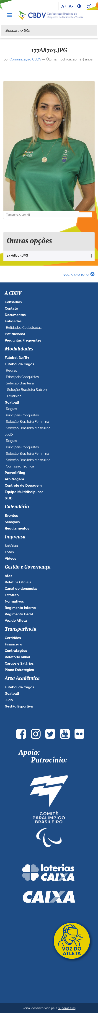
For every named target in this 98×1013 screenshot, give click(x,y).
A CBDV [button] (13, 293)
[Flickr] (79, 734)
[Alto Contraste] (79, 6)
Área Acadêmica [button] (22, 678)
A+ (63, 6)
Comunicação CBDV (25, 59)
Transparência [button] (20, 629)
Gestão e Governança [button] (28, 567)
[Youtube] (65, 734)
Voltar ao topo (76, 275)
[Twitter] (50, 734)
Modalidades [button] (19, 349)
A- (71, 6)
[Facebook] (21, 734)
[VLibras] (89, 6)
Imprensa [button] (15, 537)
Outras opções (29, 241)
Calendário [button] (17, 507)
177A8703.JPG (17, 255)
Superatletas (66, 1008)
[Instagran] (36, 734)
